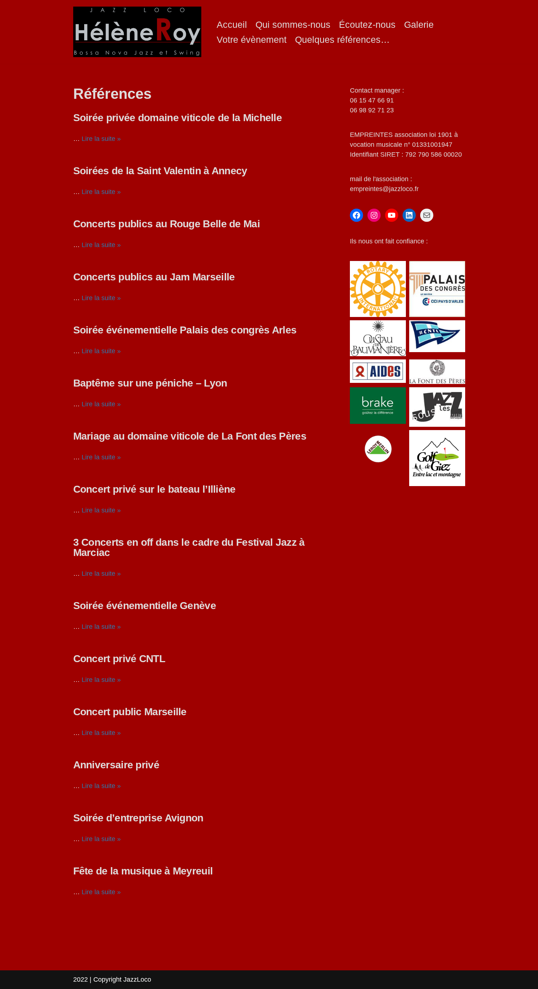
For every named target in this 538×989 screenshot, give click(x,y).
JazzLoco (137, 979)
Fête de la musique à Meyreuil (143, 871)
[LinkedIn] (409, 215)
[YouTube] (391, 215)
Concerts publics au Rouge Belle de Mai (166, 223)
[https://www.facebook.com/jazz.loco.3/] (356, 215)
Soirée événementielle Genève (144, 605)
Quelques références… (342, 39)
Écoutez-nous (367, 24)
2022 (81, 979)
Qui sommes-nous (292, 24)
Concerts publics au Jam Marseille (154, 277)
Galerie (419, 24)
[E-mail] (426, 215)
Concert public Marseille (130, 711)
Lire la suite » (101, 138)
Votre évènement (252, 39)
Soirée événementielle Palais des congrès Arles (185, 330)
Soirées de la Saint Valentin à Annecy (160, 170)
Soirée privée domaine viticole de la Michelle (177, 117)
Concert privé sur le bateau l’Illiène (154, 489)
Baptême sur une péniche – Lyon (150, 383)
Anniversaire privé (116, 764)
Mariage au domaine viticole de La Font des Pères (189, 436)
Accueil (232, 24)
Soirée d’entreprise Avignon (138, 818)
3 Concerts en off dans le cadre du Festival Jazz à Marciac (189, 547)
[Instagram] (374, 215)
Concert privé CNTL (119, 658)
